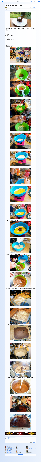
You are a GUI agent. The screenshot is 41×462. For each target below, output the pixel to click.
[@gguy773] (6, 7)
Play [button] (34, 7)
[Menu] (35, 9)
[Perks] (31, 1)
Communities (13, 1)
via (11, 438)
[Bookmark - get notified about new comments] (32, 9)
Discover (6, 1)
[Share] (34, 9)
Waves (9, 1)
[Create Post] (34, 1)
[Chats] (33, 1)
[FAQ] (17, 1)
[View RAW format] (30, 440)
